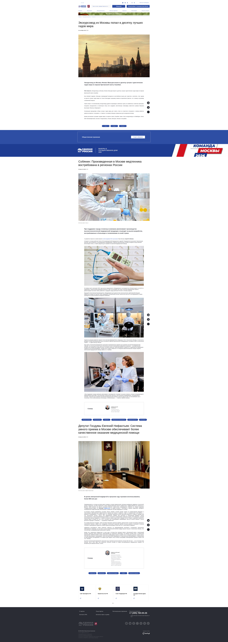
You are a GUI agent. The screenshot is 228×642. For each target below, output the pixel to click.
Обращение (118, 6)
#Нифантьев (92, 573)
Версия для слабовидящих (144, 2)
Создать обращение (138, 137)
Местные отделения (114, 10)
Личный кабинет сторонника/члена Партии (138, 6)
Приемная (124, 10)
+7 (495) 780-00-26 (138, 613)
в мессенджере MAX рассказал (110, 238)
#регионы (106, 419)
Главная (80, 16)
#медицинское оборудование (119, 419)
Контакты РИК (83, 614)
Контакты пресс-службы (102, 614)
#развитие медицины (134, 573)
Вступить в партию (145, 10)
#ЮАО (123, 573)
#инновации (142, 419)
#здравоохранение (133, 419)
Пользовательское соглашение (85, 634)
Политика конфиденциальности (85, 635)
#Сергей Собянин (86, 419)
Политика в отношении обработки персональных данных (90, 636)
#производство (97, 419)
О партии (80, 10)
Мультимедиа (134, 10)
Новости (93, 16)
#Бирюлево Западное (112, 573)
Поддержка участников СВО (114, 13)
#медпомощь (101, 573)
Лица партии (89, 10)
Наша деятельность (101, 10)
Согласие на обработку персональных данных (88, 637)
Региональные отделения (120, 611)
